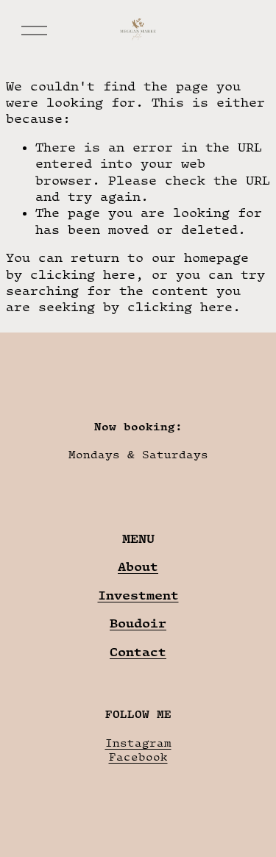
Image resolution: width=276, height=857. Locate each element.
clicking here (82, 274)
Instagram (138, 742)
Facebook (138, 756)
